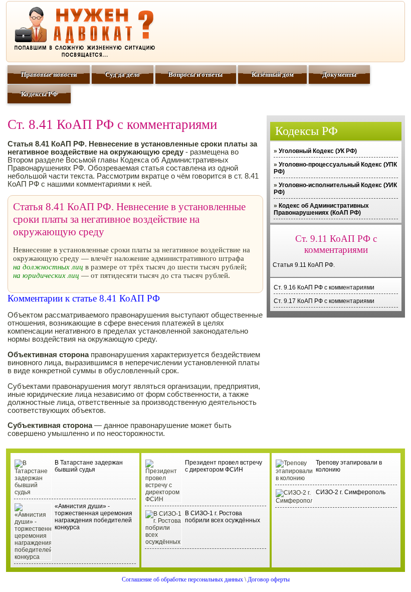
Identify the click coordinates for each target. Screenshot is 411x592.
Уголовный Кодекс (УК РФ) (318, 151)
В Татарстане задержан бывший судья (89, 466)
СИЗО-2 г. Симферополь (350, 492)
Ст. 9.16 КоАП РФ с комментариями (324, 287)
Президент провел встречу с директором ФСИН (223, 466)
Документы (339, 74)
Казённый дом (273, 74)
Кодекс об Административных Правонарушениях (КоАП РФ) (321, 209)
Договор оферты (269, 579)
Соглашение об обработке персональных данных (182, 579)
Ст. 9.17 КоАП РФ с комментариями (324, 301)
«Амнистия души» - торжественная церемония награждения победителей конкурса (93, 517)
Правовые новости (49, 74)
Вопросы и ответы (195, 74)
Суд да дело (122, 74)
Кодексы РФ (39, 94)
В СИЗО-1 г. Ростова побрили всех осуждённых (222, 517)
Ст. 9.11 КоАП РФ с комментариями (336, 244)
